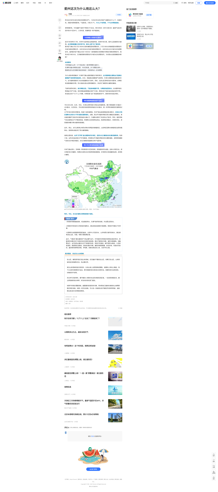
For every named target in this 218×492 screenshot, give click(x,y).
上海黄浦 (66, 353)
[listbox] (93, 367)
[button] (149, 15)
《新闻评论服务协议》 (87, 427)
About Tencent (73, 479)
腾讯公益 (106, 479)
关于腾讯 (67, 479)
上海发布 (66, 366)
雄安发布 (66, 339)
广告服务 (95, 479)
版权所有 (96, 486)
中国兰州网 (67, 325)
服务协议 (80, 479)
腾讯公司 (91, 486)
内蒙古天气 (67, 394)
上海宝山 (66, 380)
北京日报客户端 (68, 421)
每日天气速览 (68, 408)
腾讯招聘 (101, 479)
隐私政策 (85, 479)
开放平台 (90, 479)
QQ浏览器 (111, 479)
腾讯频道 (117, 479)
